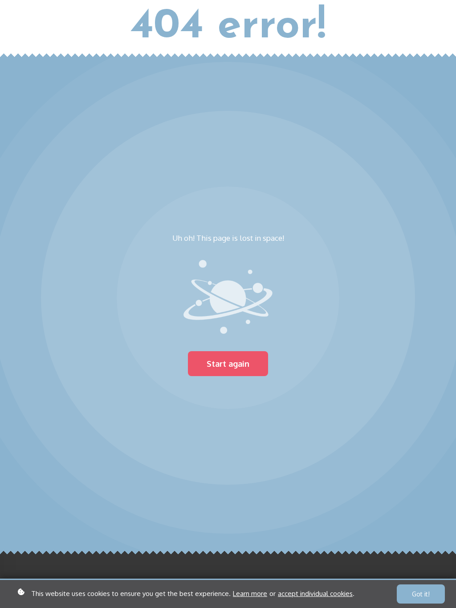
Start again (228, 364)
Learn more (250, 593)
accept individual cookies (315, 593)
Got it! (421, 594)
